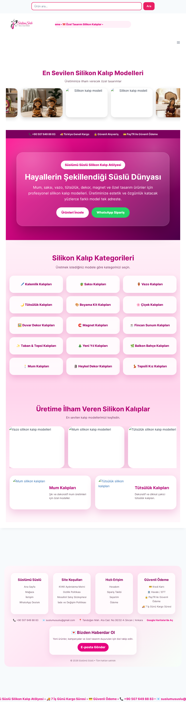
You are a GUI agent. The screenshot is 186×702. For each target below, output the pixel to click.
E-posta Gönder (93, 647)
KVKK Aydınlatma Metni (72, 586)
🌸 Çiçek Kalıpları (149, 305)
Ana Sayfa (29, 586)
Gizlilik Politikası (72, 592)
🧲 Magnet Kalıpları (93, 325)
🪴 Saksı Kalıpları (93, 284)
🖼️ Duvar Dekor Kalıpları (36, 325)
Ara (149, 6)
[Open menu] (178, 42)
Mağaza (29, 592)
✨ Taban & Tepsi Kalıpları (36, 346)
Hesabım (114, 586)
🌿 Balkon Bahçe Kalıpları (149, 346)
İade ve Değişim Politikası (72, 602)
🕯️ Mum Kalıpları (36, 366)
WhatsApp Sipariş (111, 212)
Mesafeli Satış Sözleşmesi (71, 597)
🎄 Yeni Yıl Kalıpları (93, 346)
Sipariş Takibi (114, 592)
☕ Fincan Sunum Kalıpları (150, 325)
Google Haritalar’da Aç (160, 620)
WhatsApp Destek (29, 602)
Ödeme (114, 602)
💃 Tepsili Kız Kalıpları (150, 366)
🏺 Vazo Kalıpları (150, 284)
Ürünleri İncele (72, 212)
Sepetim (114, 597)
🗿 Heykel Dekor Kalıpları (93, 366)
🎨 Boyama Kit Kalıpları (93, 305)
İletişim (29, 597)
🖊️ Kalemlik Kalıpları (36, 284)
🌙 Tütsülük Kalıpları (36, 305)
